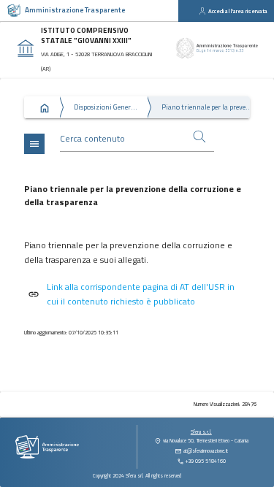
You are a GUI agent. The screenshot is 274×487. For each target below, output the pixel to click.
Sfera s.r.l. (201, 432)
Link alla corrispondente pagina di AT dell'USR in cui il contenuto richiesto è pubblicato (141, 294)
